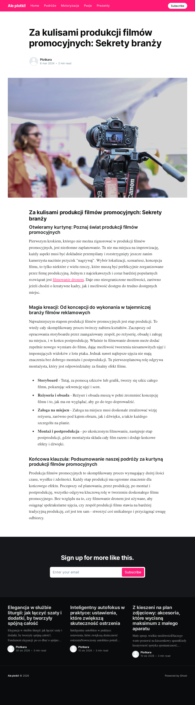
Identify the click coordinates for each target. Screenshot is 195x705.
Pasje (88, 5)
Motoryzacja (70, 5)
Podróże (50, 5)
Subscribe (177, 6)
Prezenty (103, 5)
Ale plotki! (17, 5)
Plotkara (46, 59)
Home (34, 5)
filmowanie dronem (68, 279)
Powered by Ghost (176, 675)
